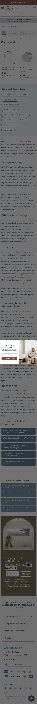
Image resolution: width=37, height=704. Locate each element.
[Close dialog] (36, 341)
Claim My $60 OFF (9, 358)
